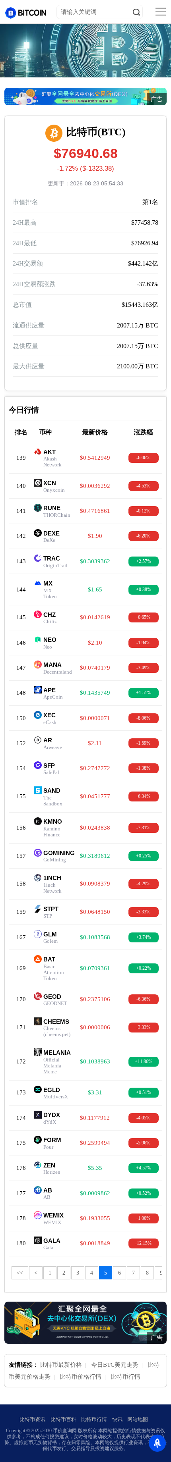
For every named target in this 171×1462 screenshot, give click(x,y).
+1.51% (143, 692)
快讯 (117, 1419)
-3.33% (143, 912)
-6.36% (143, 999)
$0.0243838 (95, 827)
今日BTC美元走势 (114, 1365)
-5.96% (143, 1143)
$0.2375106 (95, 999)
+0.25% (143, 856)
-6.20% (143, 536)
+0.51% (143, 1092)
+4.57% (143, 1168)
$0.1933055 (95, 1218)
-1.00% (143, 1218)
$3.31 (95, 1092)
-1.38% (143, 768)
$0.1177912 (95, 1118)
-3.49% (143, 667)
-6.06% (143, 457)
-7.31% (143, 827)
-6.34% (143, 796)
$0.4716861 (95, 511)
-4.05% (143, 1118)
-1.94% (143, 642)
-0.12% (143, 511)
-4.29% (143, 883)
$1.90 (95, 536)
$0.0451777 (95, 796)
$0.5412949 (95, 458)
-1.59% (143, 743)
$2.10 (95, 643)
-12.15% (143, 1243)
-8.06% (143, 718)
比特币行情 (125, 1376)
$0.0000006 (95, 1027)
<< (20, 1273)
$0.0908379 (95, 883)
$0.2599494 (95, 1143)
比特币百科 (63, 1419)
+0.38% (143, 589)
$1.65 (95, 589)
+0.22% (143, 968)
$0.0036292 (95, 486)
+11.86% (143, 1061)
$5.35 (95, 1168)
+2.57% (143, 561)
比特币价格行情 (80, 1376)
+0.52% (143, 1193)
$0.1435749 (95, 693)
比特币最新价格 (61, 1365)
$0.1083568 (95, 937)
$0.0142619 (95, 617)
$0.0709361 (95, 968)
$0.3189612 (95, 856)
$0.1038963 (95, 1061)
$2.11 (95, 743)
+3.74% (143, 937)
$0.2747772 (95, 768)
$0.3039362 (95, 561)
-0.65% (143, 617)
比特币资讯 (32, 1419)
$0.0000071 (95, 718)
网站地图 (137, 1419)
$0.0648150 (95, 912)
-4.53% (143, 486)
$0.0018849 (95, 1243)
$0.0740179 (95, 668)
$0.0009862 (95, 1193)
